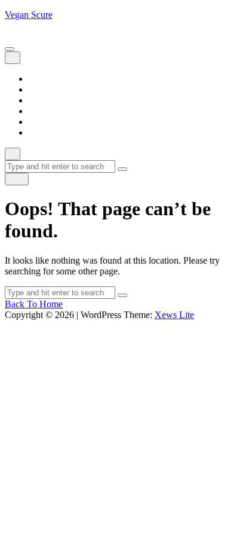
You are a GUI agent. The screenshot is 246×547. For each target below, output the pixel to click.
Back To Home (34, 304)
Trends (41, 132)
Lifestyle (45, 100)
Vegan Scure (29, 15)
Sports (41, 122)
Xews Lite (174, 315)
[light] (17, 179)
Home (40, 79)
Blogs (40, 89)
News (40, 111)
